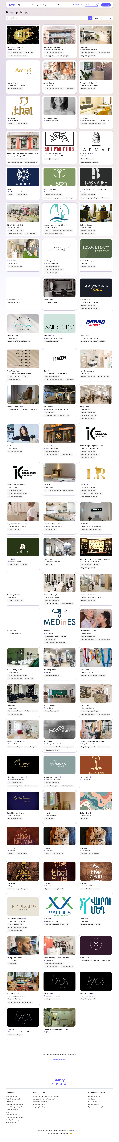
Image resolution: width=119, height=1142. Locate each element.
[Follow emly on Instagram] (53, 1084)
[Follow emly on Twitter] (61, 1084)
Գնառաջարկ (36, 5)
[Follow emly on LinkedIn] (57, 1084)
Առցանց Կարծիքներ (40, 1107)
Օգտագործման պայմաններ (97, 1107)
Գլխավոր (21, 5)
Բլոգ (59, 5)
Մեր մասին (91, 1099)
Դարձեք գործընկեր (94, 1096)
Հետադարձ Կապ (39, 1104)
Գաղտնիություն (93, 1104)
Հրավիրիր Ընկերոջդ (40, 1101)
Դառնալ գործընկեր (59, 1059)
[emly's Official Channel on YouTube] (65, 1084)
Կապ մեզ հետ (93, 1101)
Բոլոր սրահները (49, 5)
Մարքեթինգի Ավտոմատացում (43, 1099)
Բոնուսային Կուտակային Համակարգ (46, 1096)
